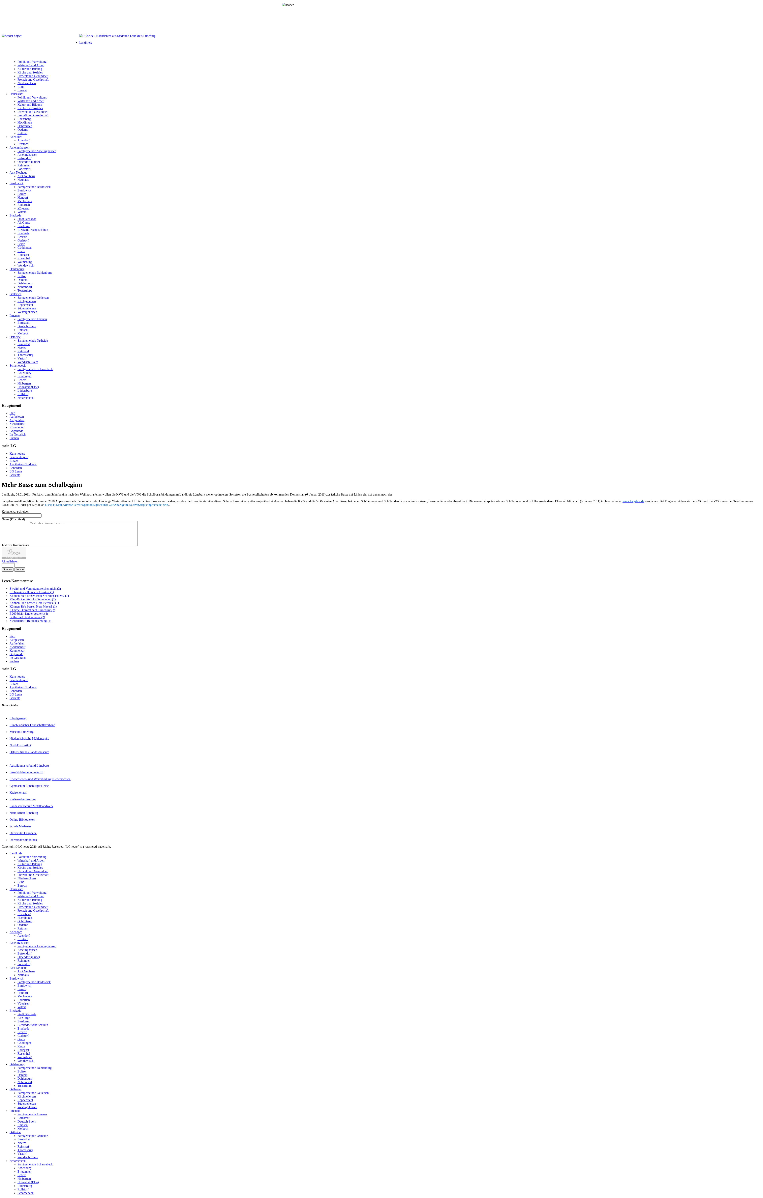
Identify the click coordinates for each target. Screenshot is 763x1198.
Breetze (22, 237)
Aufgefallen (17, 420)
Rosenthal (23, 258)
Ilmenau (15, 315)
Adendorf (16, 136)
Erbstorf (22, 144)
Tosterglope (24, 290)
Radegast (23, 254)
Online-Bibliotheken (22, 819)
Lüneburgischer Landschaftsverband (32, 725)
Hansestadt (16, 94)
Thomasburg (25, 355)
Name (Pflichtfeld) (13, 519)
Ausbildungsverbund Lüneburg (29, 765)
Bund (20, 86)
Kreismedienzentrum (23, 799)
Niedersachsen (26, 83)
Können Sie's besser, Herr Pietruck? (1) (34, 603)
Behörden (16, 468)
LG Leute (16, 471)
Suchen (14, 438)
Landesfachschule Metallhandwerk (31, 806)
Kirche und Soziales (30, 72)
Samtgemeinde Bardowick (34, 186)
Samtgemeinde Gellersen (33, 297)
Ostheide (15, 337)
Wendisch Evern (27, 362)
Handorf (22, 197)
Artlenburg (24, 372)
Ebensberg (24, 119)
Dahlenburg (17, 269)
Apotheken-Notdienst (23, 464)
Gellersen (15, 294)
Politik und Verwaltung (31, 61)
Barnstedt (23, 322)
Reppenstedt (25, 304)
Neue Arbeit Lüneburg (24, 812)
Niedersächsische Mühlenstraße (29, 738)
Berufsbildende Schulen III (26, 772)
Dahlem (22, 279)
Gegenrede (16, 431)
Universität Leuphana (23, 833)
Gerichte (15, 475)
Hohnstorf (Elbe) (28, 387)
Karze (21, 251)
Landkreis (85, 42)
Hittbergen (24, 383)
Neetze (21, 347)
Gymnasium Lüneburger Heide (29, 785)
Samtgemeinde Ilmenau (32, 319)
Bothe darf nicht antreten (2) (27, 617)
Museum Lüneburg (22, 731)
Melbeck (22, 333)
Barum (21, 194)
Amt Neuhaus (18, 172)
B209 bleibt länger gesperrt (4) (29, 613)
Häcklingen (24, 122)
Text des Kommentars (16, 545)
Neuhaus (23, 179)
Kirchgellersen (26, 301)
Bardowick (16, 183)
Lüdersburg (24, 390)
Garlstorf (23, 240)
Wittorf (21, 212)
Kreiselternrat (18, 792)
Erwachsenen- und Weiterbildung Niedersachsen (40, 779)
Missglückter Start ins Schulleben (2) (33, 599)
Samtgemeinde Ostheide (32, 340)
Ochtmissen (24, 126)
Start (12, 413)
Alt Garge (23, 222)
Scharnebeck (18, 365)
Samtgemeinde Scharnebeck (35, 369)
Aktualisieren (10, 561)
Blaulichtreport (19, 457)
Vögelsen (23, 208)
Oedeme (22, 129)
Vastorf (21, 358)
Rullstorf (22, 394)
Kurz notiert (17, 453)
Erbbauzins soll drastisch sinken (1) (32, 592)
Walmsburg (24, 262)
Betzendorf (24, 158)
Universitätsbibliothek (23, 839)
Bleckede (15, 215)
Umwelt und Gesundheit (32, 76)
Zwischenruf (17, 423)
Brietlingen (24, 376)
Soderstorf (23, 169)
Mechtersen (24, 201)
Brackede (23, 233)
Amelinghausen (19, 147)
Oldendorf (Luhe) (28, 161)
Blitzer (14, 460)
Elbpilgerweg (18, 718)
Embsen (22, 329)
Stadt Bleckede (26, 219)
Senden (7, 569)
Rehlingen (23, 165)
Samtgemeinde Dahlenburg (34, 272)
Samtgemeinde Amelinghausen (36, 151)
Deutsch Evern (26, 326)
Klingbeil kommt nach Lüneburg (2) (32, 610)
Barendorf (23, 344)
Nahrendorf (24, 287)
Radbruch (23, 204)
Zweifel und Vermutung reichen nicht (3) (35, 588)
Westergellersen (27, 312)
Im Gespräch (18, 434)
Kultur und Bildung (29, 69)
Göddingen (24, 247)
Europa (22, 90)
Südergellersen (26, 308)
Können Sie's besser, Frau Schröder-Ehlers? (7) (39, 595)
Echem (21, 380)
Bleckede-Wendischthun (32, 229)
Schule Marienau (20, 826)
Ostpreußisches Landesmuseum (29, 752)
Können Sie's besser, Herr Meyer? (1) (33, 606)
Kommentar (17, 427)
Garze (21, 244)
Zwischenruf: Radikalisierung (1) (30, 620)
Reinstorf (23, 351)
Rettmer (22, 133)
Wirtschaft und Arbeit (30, 65)
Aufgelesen (17, 416)
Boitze (21, 276)
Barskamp (23, 226)
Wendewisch (25, 265)
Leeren (20, 569)
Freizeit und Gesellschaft (32, 79)
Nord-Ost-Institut (20, 745)
